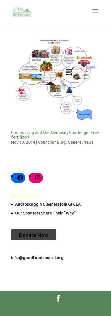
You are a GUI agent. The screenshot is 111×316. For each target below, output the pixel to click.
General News (80, 142)
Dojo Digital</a (68, 307)
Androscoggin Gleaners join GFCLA (48, 204)
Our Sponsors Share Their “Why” (45, 213)
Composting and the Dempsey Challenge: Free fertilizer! (55, 134)
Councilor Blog (52, 142)
